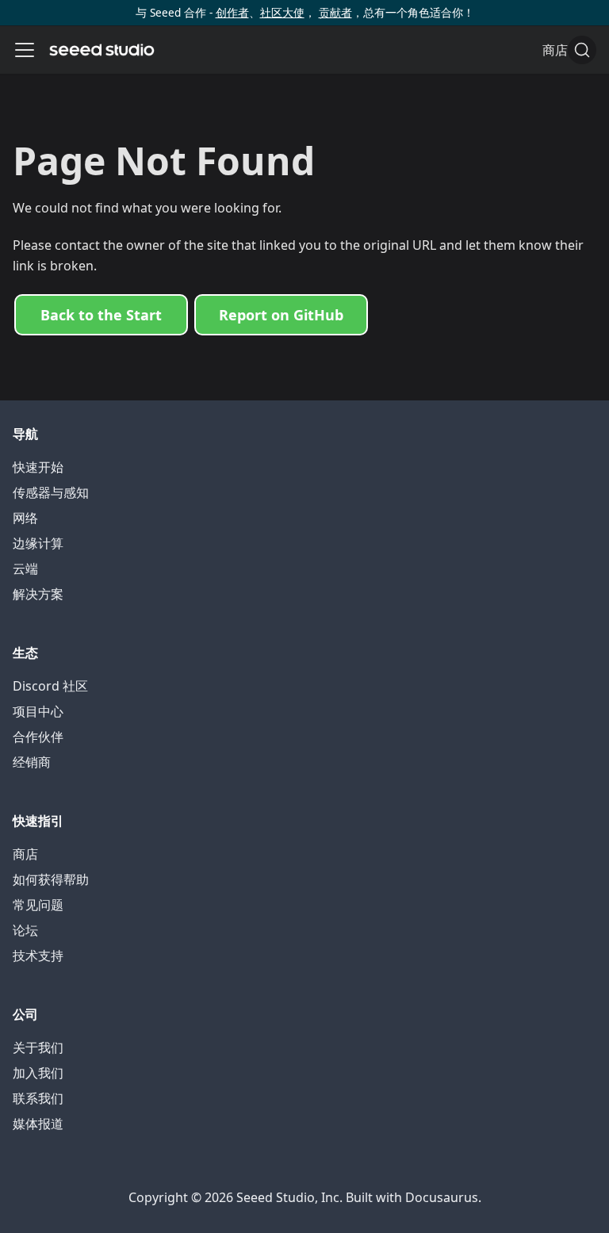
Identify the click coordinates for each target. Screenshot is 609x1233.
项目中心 (38, 711)
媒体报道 (38, 1123)
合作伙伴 (38, 736)
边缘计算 (38, 543)
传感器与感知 (51, 492)
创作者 (232, 12)
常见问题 (38, 904)
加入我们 (38, 1073)
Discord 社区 (50, 686)
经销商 (32, 762)
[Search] (582, 50)
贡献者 (335, 12)
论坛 (25, 930)
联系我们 (38, 1098)
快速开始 (38, 467)
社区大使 (282, 12)
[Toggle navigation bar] (24, 50)
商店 (25, 854)
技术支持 (38, 955)
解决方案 (38, 594)
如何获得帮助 (51, 879)
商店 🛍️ (564, 50)
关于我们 (38, 1047)
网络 (25, 518)
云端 (25, 568)
